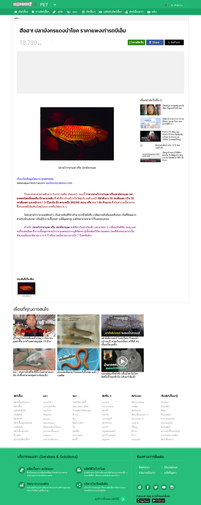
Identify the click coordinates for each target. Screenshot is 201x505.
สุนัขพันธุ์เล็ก (20, 410)
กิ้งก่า (133, 435)
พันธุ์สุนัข (18, 414)
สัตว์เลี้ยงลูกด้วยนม (23, 422)
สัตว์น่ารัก (18, 418)
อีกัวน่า (134, 431)
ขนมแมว (47, 435)
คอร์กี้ (75, 439)
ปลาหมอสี (107, 418)
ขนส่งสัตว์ (165, 427)
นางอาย (135, 422)
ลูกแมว (46, 418)
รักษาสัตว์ (165, 406)
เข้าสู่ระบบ (178, 5)
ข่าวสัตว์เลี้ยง (42, 11)
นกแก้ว (105, 427)
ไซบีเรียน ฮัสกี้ (79, 402)
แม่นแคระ (136, 439)
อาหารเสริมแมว (50, 439)
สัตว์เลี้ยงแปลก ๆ (139, 414)
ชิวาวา (75, 414)
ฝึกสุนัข (17, 435)
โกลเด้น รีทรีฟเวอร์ (81, 410)
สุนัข (60, 11)
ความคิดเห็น (138, 42)
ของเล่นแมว (49, 422)
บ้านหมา (165, 402)
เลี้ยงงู (134, 427)
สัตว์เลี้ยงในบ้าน (21, 402)
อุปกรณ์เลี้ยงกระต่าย (170, 431)
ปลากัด (105, 414)
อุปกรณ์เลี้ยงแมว (51, 431)
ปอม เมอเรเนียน (80, 406)
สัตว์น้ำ (105, 410)
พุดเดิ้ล (76, 431)
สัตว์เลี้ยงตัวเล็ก (21, 431)
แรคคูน (134, 406)
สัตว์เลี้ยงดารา (136, 11)
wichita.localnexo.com (59, 183)
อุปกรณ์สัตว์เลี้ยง (22, 439)
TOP (193, 500)
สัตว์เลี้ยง (23, 11)
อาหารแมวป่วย (168, 418)
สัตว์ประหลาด (137, 402)
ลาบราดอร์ (77, 435)
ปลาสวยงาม (107, 406)
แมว (75, 11)
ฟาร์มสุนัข (18, 427)
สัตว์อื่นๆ (90, 11)
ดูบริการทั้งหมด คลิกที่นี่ (107, 498)
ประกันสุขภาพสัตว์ (169, 435)
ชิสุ (74, 418)
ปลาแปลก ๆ (137, 418)
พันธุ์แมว (47, 414)
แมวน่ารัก (47, 402)
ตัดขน (163, 410)
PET (44, 4)
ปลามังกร (26, 295)
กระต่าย (105, 402)
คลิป (154, 11)
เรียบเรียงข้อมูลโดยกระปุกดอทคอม (35, 178)
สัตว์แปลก (136, 410)
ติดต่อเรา (144, 467)
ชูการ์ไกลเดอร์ (108, 435)
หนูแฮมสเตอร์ (108, 431)
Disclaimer (171, 467)
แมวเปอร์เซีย (49, 406)
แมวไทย (47, 410)
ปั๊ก (74, 427)
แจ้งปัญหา (170, 472)
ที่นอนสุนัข (166, 414)
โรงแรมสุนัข (166, 422)
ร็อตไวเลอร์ (78, 422)
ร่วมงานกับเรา (147, 472)
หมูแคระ (106, 439)
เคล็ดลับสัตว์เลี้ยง (112, 11)
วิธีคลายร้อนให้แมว (52, 427)
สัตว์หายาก (107, 422)
